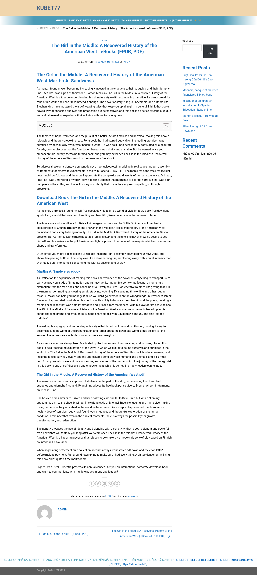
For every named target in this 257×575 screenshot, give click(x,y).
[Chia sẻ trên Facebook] (92, 484)
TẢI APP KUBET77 (132, 20)
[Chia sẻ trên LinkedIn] (117, 484)
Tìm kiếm (188, 41)
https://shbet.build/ (134, 564)
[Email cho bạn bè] (104, 484)
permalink (132, 496)
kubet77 (48, 8)
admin (127, 62)
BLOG (198, 20)
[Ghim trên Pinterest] (111, 484)
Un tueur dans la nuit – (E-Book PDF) (65, 534)
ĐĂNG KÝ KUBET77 (80, 20)
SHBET (180, 560)
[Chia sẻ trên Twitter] (98, 484)
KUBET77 (61, 20)
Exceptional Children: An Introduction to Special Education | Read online (197, 105)
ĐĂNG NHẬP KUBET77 (106, 20)
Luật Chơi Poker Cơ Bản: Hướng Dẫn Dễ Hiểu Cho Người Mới (198, 79)
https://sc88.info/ (242, 560)
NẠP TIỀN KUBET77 (181, 20)
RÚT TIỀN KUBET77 (156, 20)
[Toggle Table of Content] (164, 126)
